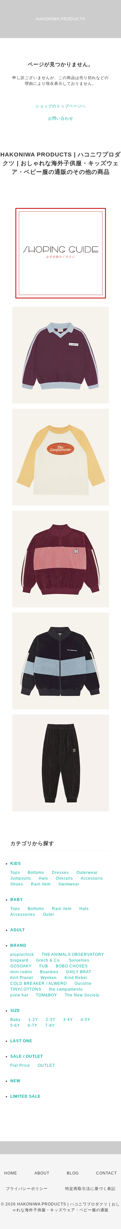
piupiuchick (22, 954)
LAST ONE (21, 1041)
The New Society (82, 995)
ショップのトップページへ (60, 106)
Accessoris (92, 878)
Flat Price (20, 1065)
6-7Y (32, 1025)
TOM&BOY (46, 995)
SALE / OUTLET (26, 1056)
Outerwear (87, 872)
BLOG (73, 1173)
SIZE (15, 1010)
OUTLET (46, 1065)
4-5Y (85, 1019)
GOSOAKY (21, 966)
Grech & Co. (48, 960)
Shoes (16, 884)
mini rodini (21, 972)
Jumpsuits (20, 878)
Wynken (49, 977)
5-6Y (15, 1025)
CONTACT (106, 1173)
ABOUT (42, 1173)
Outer (48, 914)
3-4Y (68, 1019)
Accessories (22, 914)
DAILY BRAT (78, 972)
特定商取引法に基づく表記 (90, 1188)
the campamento (66, 989)
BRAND (18, 945)
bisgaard (19, 960)
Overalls (64, 878)
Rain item (41, 884)
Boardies (49, 972)
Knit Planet (21, 977)
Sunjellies (79, 960)
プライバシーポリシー (27, 1188)
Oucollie (83, 983)
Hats (43, 878)
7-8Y (50, 1025)
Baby (15, 1019)
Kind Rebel (76, 977)
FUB (43, 966)
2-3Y (50, 1019)
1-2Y (33, 1019)
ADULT (17, 930)
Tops (15, 872)
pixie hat (19, 995)
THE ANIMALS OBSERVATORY (73, 954)
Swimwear (68, 884)
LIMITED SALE (25, 1096)
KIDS (15, 863)
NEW (15, 1081)
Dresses (60, 872)
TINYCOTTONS (25, 989)
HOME (10, 1173)
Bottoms (36, 872)
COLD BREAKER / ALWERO (38, 983)
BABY (16, 899)
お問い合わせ (60, 118)
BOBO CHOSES (72, 966)
